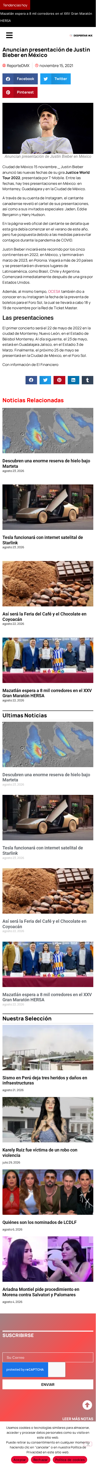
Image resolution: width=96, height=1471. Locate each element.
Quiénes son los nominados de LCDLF (39, 1222)
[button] (20, 78)
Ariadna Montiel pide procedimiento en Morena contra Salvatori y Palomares (40, 1292)
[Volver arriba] (87, 1405)
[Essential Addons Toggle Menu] (9, 35)
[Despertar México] (81, 35)
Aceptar (20, 1460)
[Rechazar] (88, 1444)
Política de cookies (70, 1460)
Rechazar (40, 1460)
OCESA (53, 291)
